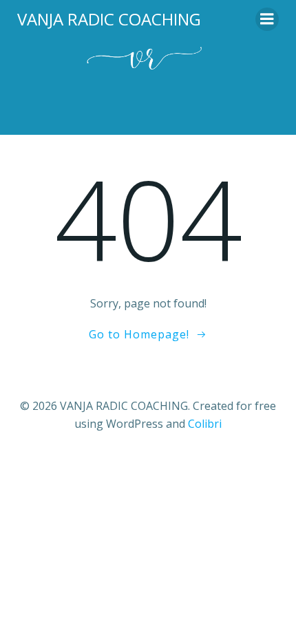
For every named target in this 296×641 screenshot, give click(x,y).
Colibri (205, 423)
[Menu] (267, 19)
